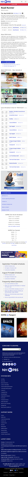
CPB (17, 470)
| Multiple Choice (7, 461)
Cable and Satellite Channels (14, 226)
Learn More (14, 245)
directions (18, 357)
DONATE (14, 4)
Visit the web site (8, 62)
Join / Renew (6, 475)
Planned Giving (4, 430)
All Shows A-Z (5, 195)
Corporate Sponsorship (5, 419)
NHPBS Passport (4, 428)
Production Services (4, 399)
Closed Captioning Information (8, 198)
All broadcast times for (12, 64)
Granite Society (4, 422)
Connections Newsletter (10, 270)
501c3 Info (3, 381)
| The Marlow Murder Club (7, 442)
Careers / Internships (5, 384)
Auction (2, 415)
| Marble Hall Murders (7, 444)
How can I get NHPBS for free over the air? (14, 297)
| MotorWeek (13, 449)
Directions (21, 472)
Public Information (4, 401)
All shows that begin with (10, 66)
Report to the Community (5, 403)
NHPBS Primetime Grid (10, 266)
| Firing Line (8, 455)
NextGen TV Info (5, 210)
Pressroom (3, 397)
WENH (13, 463)
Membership (3, 426)
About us (10, 472)
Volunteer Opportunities (5, 434)
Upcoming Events (4, 432)
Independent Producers (5, 396)
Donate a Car (3, 421)
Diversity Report (4, 394)
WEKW (20, 463)
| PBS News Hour (10, 457)
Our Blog (2, 379)
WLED (17, 463)
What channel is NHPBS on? (6, 407)
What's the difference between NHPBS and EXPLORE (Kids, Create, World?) (14, 291)
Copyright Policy (4, 392)
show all (23, 25)
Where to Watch (5, 207)
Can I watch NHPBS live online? (11, 283)
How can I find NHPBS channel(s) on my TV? (14, 289)
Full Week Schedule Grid (7, 204)
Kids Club (3, 424)
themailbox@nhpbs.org (8, 361)
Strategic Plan (3, 405)
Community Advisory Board (6, 388)
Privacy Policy (11, 475)
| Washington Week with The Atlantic (12, 459)
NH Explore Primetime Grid (10, 268)
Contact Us (4, 201)
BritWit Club (3, 417)
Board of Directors (4, 382)
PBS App (12, 243)
